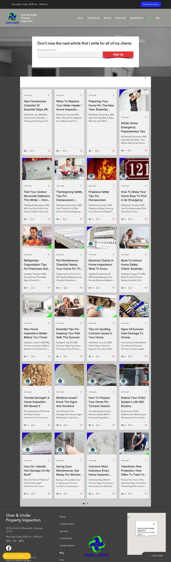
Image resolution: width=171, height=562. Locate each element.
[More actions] (49, 95)
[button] (145, 78)
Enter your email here (46, 50)
